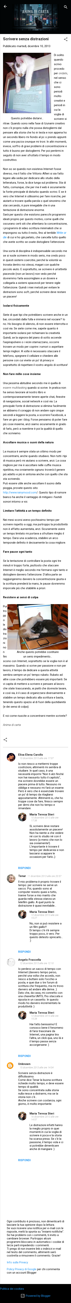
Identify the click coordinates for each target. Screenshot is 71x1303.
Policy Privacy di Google (21, 1269)
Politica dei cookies (12, 1288)
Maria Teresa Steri (42, 814)
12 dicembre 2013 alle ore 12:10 (37, 963)
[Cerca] (65, 7)
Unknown (24, 1064)
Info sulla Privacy (17, 1262)
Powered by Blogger (38, 1295)
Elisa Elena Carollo (30, 754)
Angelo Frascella (29, 959)
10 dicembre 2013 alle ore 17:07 (37, 758)
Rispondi (24, 868)
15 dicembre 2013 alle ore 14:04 (37, 1067)
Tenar (22, 876)
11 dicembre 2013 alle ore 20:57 (44, 876)
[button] (65, 40)
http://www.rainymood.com (20, 492)
